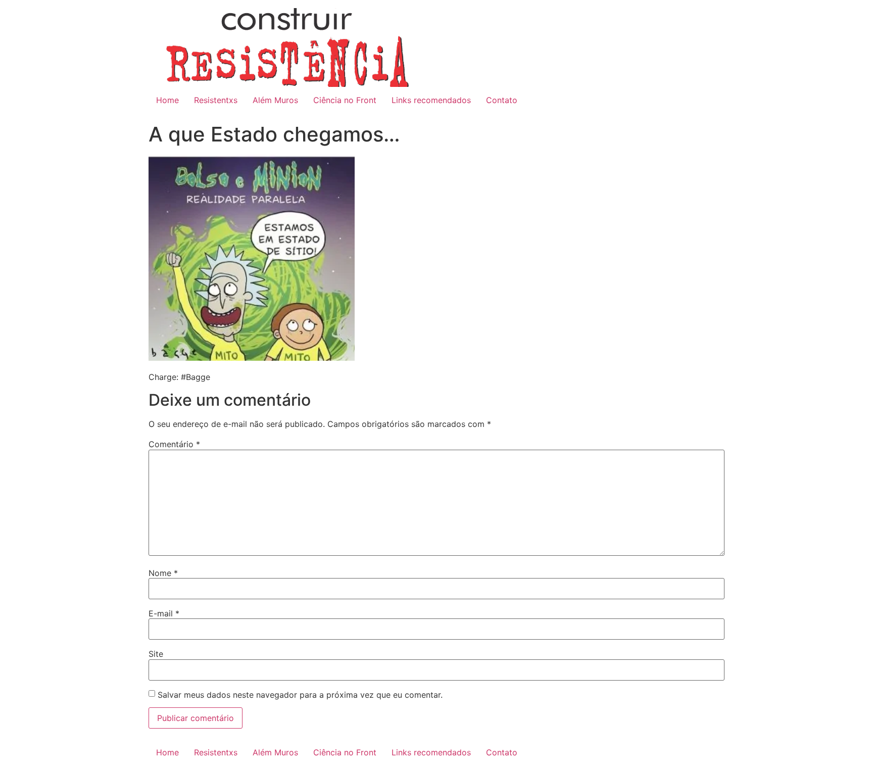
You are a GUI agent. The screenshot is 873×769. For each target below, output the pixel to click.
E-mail (164, 613)
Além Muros (275, 100)
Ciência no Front (344, 100)
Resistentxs (215, 100)
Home (167, 100)
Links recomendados (431, 100)
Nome (163, 573)
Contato (501, 100)
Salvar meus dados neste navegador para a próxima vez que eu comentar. (300, 695)
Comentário (174, 444)
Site (156, 654)
